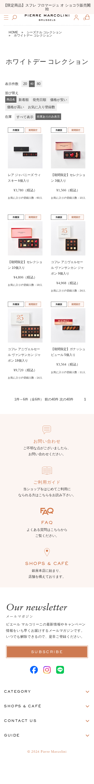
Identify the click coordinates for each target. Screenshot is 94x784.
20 (25, 84)
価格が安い (58, 100)
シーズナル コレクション (44, 32)
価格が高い (15, 107)
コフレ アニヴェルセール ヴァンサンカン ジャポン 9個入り (67, 267)
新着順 (24, 100)
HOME (13, 32)
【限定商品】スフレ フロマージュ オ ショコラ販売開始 (47, 7)
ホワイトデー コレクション (33, 35)
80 (38, 84)
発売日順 (39, 100)
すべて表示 (24, 117)
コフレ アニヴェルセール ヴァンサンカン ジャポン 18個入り (24, 354)
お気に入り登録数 (41, 107)
